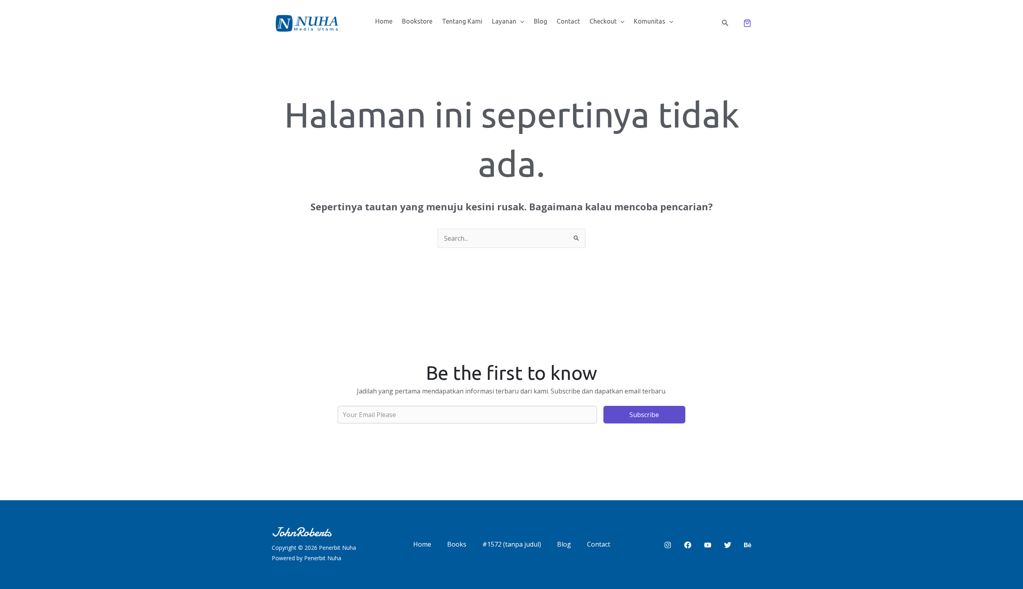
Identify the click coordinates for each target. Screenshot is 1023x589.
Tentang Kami (462, 21)
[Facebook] (687, 545)
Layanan (504, 21)
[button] (520, 21)
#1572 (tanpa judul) (511, 544)
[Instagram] (667, 545)
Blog (540, 21)
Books (456, 544)
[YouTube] (707, 545)
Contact (568, 21)
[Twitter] (727, 545)
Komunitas (649, 21)
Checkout (603, 21)
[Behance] (747, 545)
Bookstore (417, 21)
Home (383, 21)
